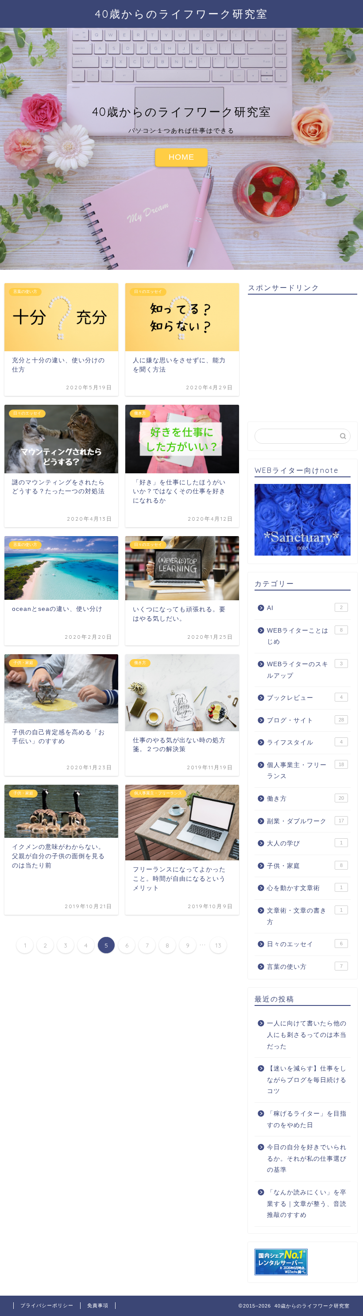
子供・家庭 (305, 866)
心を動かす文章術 (305, 888)
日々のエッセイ (305, 944)
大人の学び (305, 843)
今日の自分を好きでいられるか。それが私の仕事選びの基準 (307, 1158)
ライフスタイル (305, 742)
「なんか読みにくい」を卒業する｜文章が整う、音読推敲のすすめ (307, 1203)
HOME (181, 157)
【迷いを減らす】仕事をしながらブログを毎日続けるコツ (307, 1079)
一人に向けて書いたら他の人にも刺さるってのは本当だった (307, 1034)
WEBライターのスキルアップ (305, 670)
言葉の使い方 (305, 966)
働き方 (305, 798)
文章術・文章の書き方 (305, 916)
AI (305, 608)
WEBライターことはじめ (305, 636)
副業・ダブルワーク (305, 821)
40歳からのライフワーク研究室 (181, 13)
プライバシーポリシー (46, 1305)
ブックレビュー (305, 697)
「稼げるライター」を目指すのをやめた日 (307, 1119)
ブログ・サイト (305, 720)
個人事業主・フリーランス (305, 771)
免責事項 (97, 1305)
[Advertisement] (305, 356)
